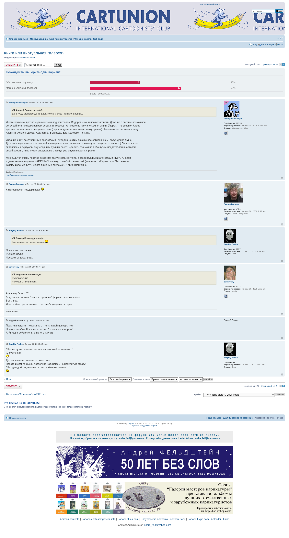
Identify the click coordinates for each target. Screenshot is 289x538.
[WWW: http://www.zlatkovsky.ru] (226, 296)
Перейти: (197, 394)
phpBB (131, 423)
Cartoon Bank (177, 519)
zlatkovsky (14, 267)
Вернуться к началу (282, 178)
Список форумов (18, 39)
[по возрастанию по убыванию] (196, 379)
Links (226, 519)
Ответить (8, 63)
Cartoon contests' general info (98, 519)
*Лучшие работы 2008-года (88, 39)
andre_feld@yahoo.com (157, 524)
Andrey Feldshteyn (18, 103)
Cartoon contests (69, 519)
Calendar (216, 519)
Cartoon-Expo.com (198, 519)
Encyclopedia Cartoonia (154, 519)
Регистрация (267, 44)
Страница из (269, 64)
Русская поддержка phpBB (144, 425)
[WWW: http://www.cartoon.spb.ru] (226, 219)
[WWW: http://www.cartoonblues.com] (226, 133)
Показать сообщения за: (95, 379)
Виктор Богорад (16, 184)
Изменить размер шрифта (280, 38)
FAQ (255, 44)
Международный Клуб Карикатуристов (51, 39)
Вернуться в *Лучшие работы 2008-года (26, 394)
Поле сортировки (141, 379)
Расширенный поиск (210, 4)
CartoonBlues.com (128, 519)
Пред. (9, 379)
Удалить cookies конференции (238, 418)
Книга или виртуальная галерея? (34, 53)
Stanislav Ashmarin (26, 57)
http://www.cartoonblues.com (19, 175)
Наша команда (213, 418)
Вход (280, 44)
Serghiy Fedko (16, 230)
